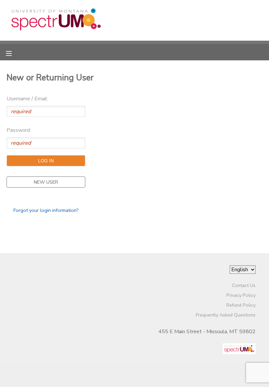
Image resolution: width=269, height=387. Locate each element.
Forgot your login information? (46, 210)
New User (46, 182)
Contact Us (244, 285)
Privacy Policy (241, 295)
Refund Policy (241, 305)
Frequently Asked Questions (226, 315)
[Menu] (13, 53)
